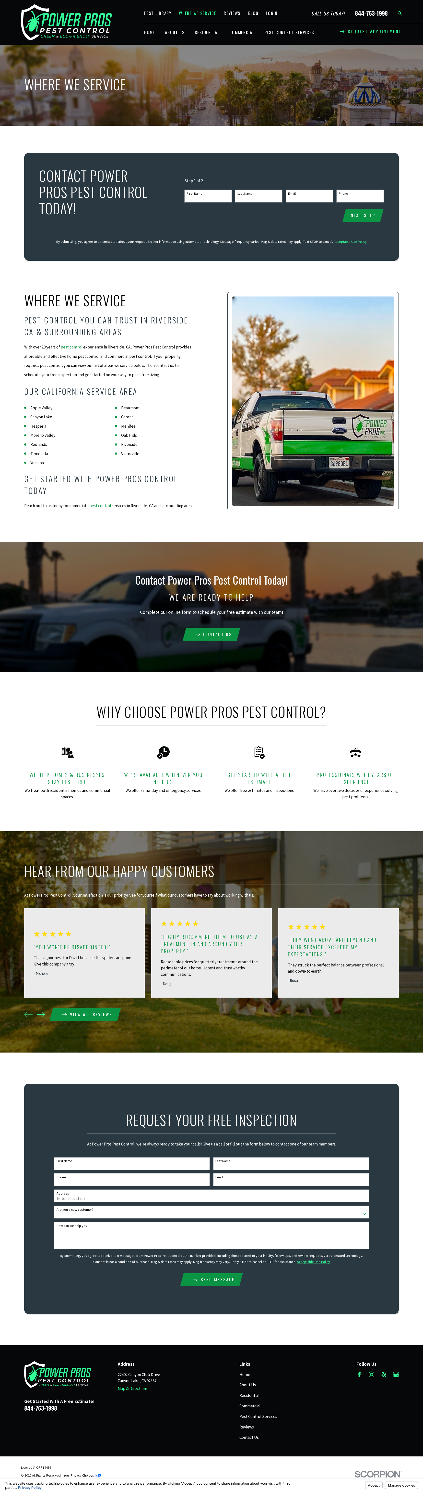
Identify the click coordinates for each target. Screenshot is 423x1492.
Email (292, 194)
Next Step (363, 215)
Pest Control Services (258, 1416)
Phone (343, 194)
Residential (249, 1395)
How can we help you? (73, 1226)
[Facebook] (359, 1374)
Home (244, 1374)
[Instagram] (372, 1374)
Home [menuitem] (149, 32)
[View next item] (41, 1014)
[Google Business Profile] (396, 1374)
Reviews (232, 13)
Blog (253, 13)
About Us (247, 1385)
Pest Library (157, 13)
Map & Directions (133, 1388)
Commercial (249, 1406)
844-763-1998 (371, 13)
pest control (71, 347)
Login (272, 13)
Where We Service (197, 13)
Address (63, 1193)
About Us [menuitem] (175, 32)
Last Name (245, 194)
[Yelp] (384, 1374)
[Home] (66, 22)
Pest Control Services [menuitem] (289, 32)
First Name (194, 194)
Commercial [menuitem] (241, 32)
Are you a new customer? (75, 1210)
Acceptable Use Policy (350, 241)
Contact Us (249, 1437)
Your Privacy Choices (79, 1475)
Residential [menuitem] (207, 32)
